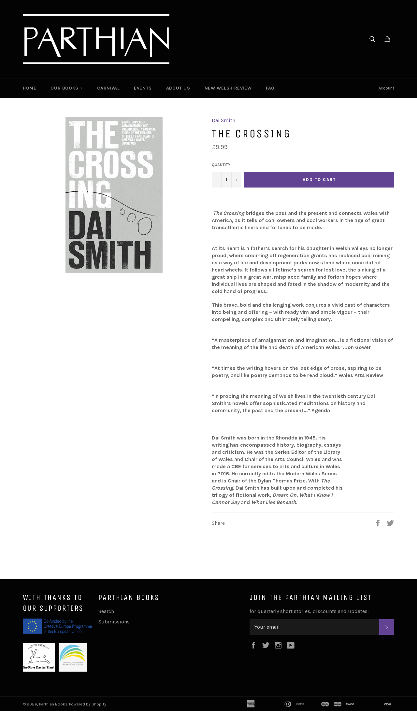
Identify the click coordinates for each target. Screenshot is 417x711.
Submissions (114, 622)
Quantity (221, 164)
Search (106, 611)
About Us (178, 88)
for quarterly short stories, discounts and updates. (309, 611)
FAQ (270, 88)
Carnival (108, 88)
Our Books (65, 88)
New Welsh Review (228, 88)
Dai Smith (223, 120)
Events (143, 88)
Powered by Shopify (87, 704)
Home (29, 88)
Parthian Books (53, 704)
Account (386, 88)
